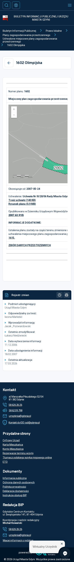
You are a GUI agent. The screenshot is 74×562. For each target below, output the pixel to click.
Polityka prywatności (14, 486)
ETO (5, 461)
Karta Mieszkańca (13, 444)
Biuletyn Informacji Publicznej (19, 30)
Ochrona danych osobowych (19, 482)
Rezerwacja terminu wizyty (18, 453)
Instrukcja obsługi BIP (15, 495)
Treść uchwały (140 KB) (22, 200)
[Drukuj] (67, 295)
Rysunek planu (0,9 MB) (22, 203)
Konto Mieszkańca (13, 449)
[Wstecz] (9, 63)
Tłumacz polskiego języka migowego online (27, 457)
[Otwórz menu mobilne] (69, 5)
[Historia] (60, 295)
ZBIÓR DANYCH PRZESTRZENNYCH (29, 245)
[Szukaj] (6, 5)
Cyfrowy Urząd (11, 440)
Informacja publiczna (15, 478)
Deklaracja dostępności (16, 491)
